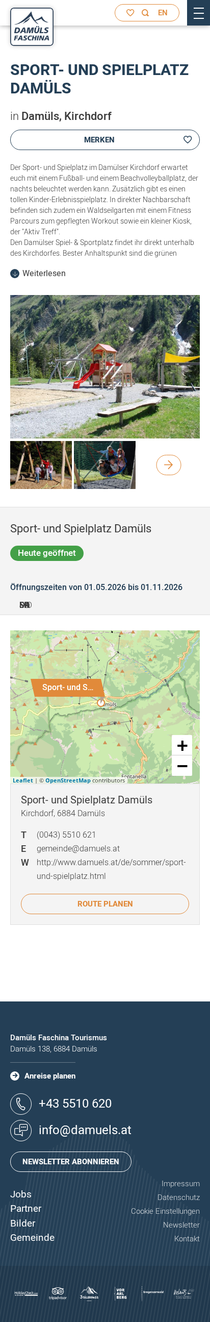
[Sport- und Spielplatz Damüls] (101, 703)
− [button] (182, 765)
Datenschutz (179, 1197)
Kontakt (187, 1238)
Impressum (181, 1183)
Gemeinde (32, 1238)
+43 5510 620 (75, 1104)
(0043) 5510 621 (66, 835)
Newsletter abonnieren (70, 1161)
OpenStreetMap (68, 780)
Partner (25, 1209)
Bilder (22, 1223)
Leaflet (23, 780)
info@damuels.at (85, 1130)
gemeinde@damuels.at (78, 849)
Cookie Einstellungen (165, 1211)
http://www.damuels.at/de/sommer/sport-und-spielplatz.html (111, 869)
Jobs (21, 1194)
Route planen (105, 904)
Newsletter (181, 1225)
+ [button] (182, 745)
